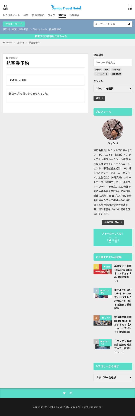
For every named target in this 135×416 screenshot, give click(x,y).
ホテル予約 (104, 291)
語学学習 (74, 15)
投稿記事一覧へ (112, 222)
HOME (9, 42)
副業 (25, 15)
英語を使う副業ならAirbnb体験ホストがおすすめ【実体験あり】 (123, 273)
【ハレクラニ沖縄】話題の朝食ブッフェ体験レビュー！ (122, 346)
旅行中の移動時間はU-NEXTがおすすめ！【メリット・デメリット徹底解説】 (122, 324)
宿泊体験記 (38, 15)
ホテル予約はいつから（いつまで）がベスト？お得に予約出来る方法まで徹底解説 (122, 299)
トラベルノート (11, 15)
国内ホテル (104, 342)
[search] (128, 24)
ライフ (51, 15)
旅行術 (62, 15)
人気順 (22, 79)
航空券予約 (34, 42)
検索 (98, 98)
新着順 (13, 79)
